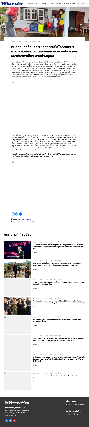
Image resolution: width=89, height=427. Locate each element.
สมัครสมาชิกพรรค (74, 414)
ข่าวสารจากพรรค (26, 219)
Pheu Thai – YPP (45, 3)
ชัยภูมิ (18, 222)
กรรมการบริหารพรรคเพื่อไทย (76, 405)
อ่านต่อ (35, 253)
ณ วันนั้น (66, 3)
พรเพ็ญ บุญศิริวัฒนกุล (32, 222)
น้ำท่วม (23, 222)
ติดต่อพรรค (73, 3)
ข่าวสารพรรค (31, 3)
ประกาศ (38, 3)
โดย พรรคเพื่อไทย (34, 42)
